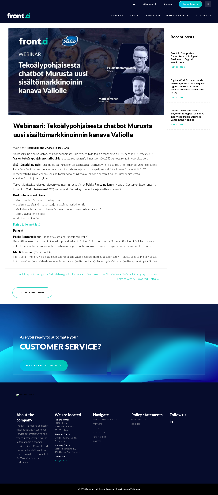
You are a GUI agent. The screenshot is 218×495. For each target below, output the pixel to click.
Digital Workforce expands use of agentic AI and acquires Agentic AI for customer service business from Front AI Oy (188, 86)
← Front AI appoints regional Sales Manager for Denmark (48, 274)
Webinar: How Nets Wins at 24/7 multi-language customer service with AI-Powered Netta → (123, 276)
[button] (149, 4)
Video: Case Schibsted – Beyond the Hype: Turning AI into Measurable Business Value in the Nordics (187, 115)
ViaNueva (135, 489)
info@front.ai (61, 460)
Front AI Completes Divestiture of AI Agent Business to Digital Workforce (184, 58)
